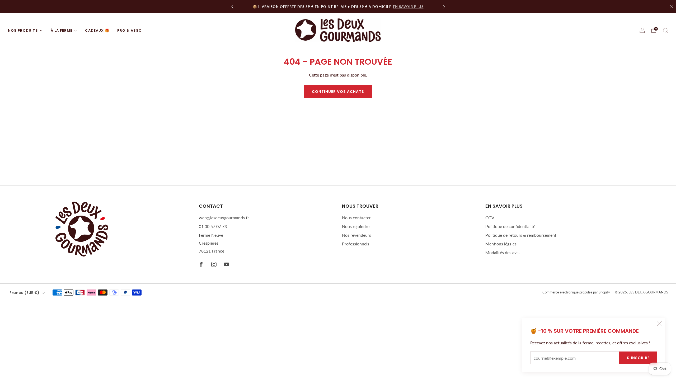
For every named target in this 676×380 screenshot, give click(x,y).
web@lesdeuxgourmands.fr (224, 217)
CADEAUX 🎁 (97, 30)
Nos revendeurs (356, 235)
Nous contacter (356, 217)
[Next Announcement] (443, 6)
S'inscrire (638, 357)
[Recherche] (665, 30)
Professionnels (355, 243)
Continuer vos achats (338, 91)
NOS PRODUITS (23, 30)
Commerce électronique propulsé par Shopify (576, 292)
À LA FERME (61, 30)
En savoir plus (408, 6)
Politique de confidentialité (510, 226)
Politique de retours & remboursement (520, 235)
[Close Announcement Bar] (672, 6)
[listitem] (338, 6)
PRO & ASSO (129, 30)
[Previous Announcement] (232, 6)
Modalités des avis (502, 252)
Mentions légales (501, 243)
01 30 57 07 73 (213, 226)
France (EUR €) (24, 292)
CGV (489, 217)
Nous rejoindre (355, 226)
